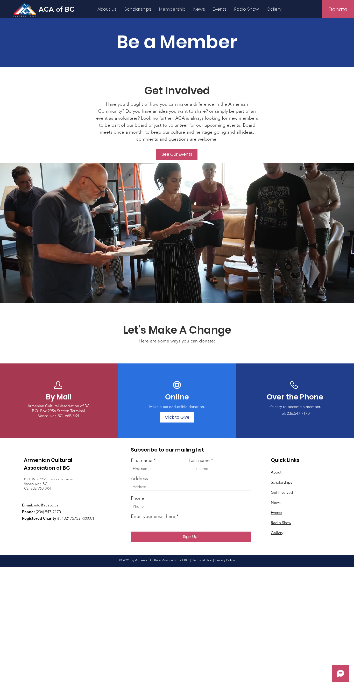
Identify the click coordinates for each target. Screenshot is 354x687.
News (275, 502)
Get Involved (282, 492)
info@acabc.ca (46, 505)
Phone (137, 498)
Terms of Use (201, 560)
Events (276, 512)
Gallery (277, 532)
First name (141, 460)
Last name (199, 460)
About (276, 472)
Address (139, 478)
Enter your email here (153, 516)
